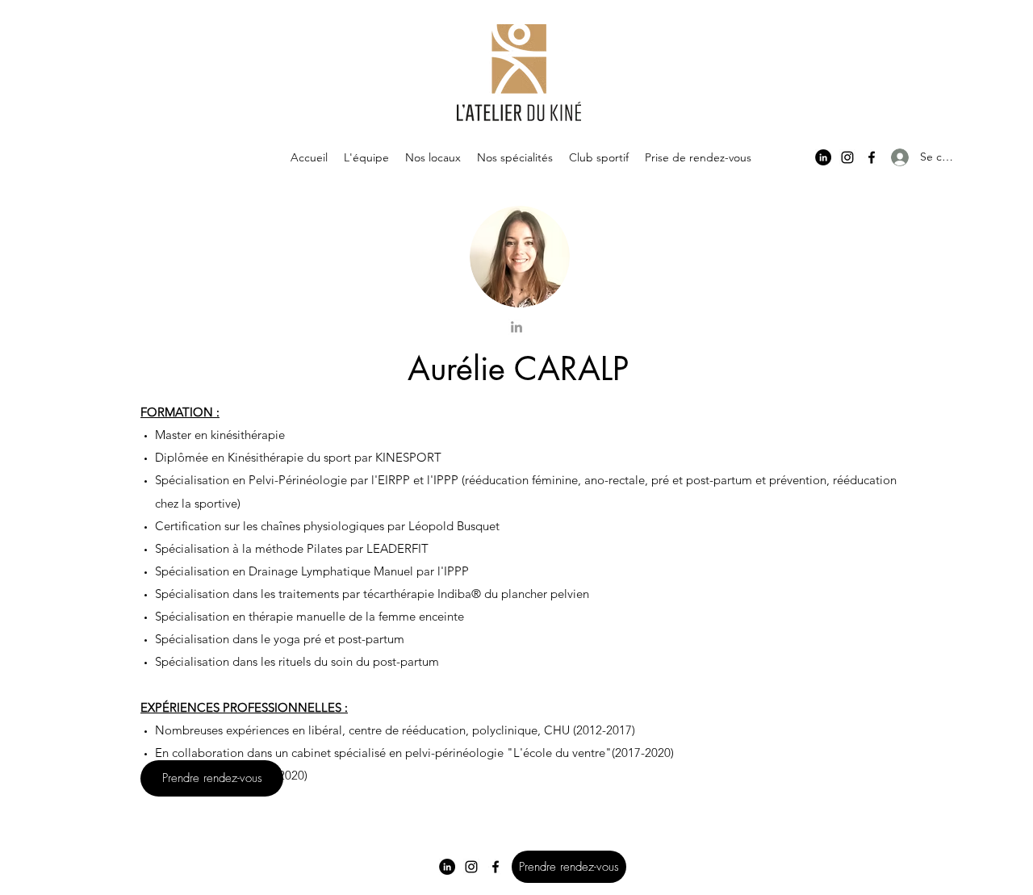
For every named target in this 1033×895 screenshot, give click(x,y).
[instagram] (847, 157)
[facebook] (872, 157)
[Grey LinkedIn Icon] (516, 327)
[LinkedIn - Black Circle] (823, 157)
